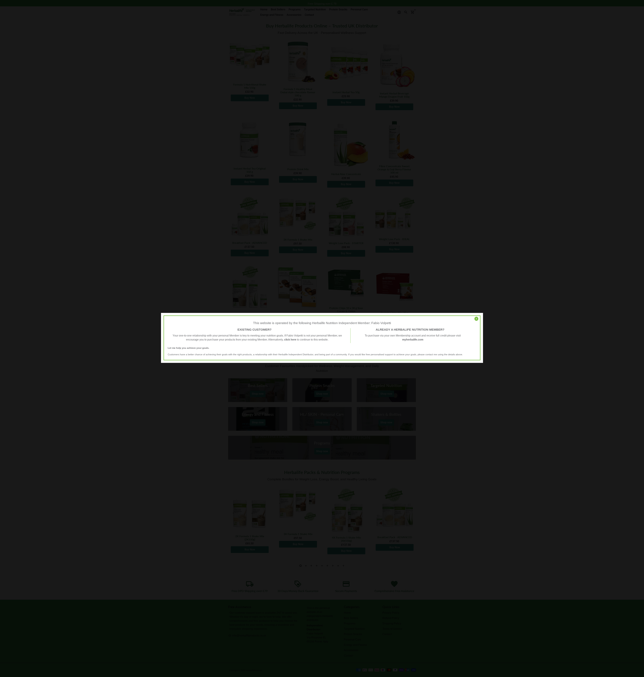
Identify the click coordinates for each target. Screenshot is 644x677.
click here (290, 339)
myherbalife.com (412, 339)
